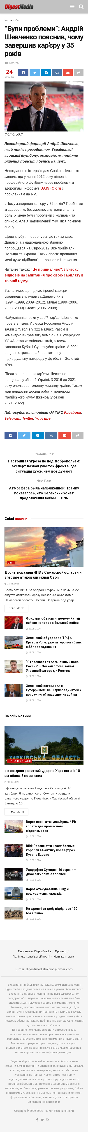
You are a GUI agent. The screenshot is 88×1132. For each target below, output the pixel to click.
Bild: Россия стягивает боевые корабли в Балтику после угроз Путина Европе (50, 850)
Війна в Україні (19, 761)
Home (8, 20)
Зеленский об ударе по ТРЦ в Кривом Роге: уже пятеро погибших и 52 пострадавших (53, 642)
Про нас (60, 951)
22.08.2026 (13, 583)
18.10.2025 (12, 63)
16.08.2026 (34, 836)
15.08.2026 (34, 919)
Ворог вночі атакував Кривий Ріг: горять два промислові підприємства (51, 826)
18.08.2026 (13, 782)
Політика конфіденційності (31, 956)
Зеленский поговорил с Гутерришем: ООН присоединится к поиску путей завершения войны (53, 690)
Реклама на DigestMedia (34, 951)
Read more (16, 608)
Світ (18, 20)
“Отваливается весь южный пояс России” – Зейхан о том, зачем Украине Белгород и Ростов (52, 666)
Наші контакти (64, 956)
